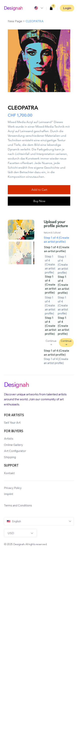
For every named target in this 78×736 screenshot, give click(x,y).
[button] (51, 8)
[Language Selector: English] (38, 8)
